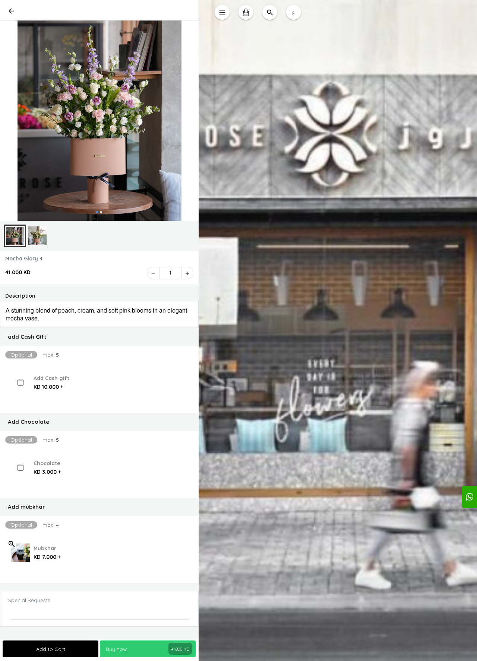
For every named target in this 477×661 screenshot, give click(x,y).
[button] (99, 337)
